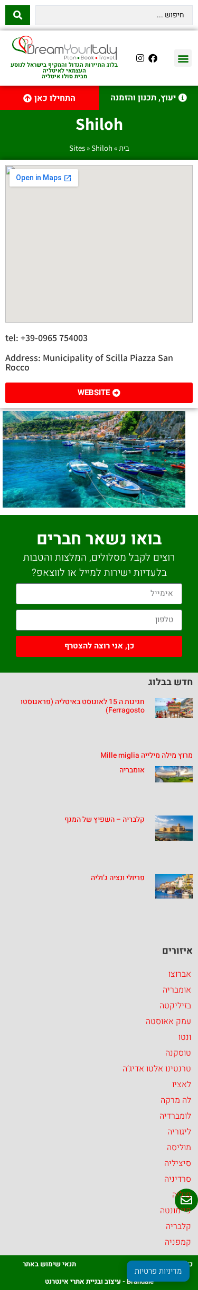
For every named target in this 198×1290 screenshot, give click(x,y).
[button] (183, 58)
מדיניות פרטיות (158, 1271)
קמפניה (178, 1242)
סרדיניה (177, 1179)
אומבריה (132, 770)
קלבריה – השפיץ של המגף (104, 819)
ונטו (184, 1037)
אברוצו (179, 974)
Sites (77, 148)
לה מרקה (176, 1100)
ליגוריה (179, 1132)
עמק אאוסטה (168, 1021)
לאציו (181, 1084)
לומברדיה (175, 1116)
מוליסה (179, 1147)
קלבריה (178, 1226)
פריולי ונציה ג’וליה (118, 877)
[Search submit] (17, 15)
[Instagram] (140, 58)
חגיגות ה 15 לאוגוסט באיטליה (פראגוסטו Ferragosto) (83, 706)
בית (124, 148)
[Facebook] (153, 58)
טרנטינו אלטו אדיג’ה (156, 1068)
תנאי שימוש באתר (49, 1264)
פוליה (181, 1195)
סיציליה (177, 1163)
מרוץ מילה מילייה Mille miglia (146, 755)
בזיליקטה (175, 1005)
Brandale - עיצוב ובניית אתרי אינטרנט (99, 1281)
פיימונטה (175, 1210)
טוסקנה (178, 1053)
